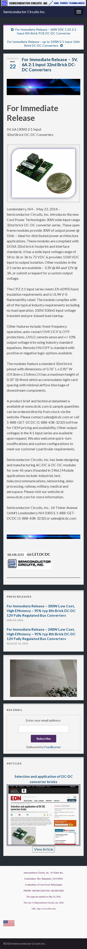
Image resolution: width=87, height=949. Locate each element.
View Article (43, 849)
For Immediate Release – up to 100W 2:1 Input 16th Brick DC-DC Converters (43, 43)
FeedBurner (52, 747)
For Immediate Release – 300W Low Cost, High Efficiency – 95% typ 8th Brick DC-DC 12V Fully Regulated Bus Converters (41, 610)
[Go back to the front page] (43, 3)
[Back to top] (77, 939)
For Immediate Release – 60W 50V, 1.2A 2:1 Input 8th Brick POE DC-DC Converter (45, 31)
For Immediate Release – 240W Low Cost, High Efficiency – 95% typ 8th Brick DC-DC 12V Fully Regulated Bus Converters (41, 634)
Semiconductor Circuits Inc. (24, 12)
